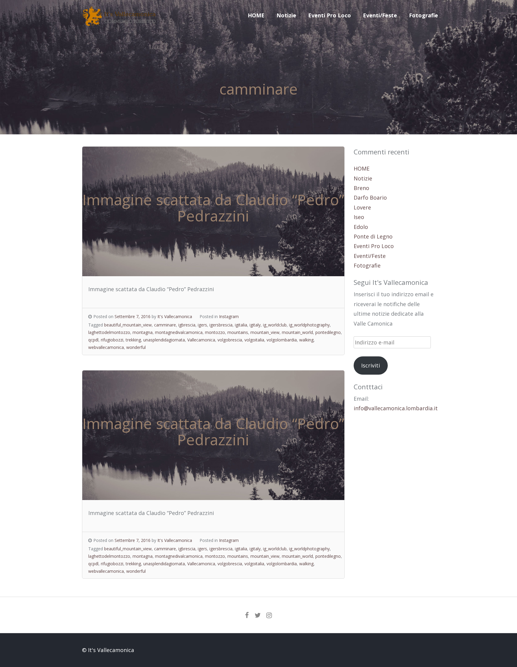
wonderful (136, 347)
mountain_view (264, 332)
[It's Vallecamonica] (119, 24)
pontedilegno (328, 332)
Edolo (361, 226)
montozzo (215, 332)
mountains (237, 332)
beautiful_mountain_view (128, 325)
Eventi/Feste (380, 15)
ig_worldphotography (309, 325)
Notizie (286, 15)
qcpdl (93, 340)
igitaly (255, 325)
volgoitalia (254, 340)
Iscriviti (370, 365)
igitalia (241, 325)
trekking (133, 340)
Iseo (359, 217)
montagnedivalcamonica (179, 332)
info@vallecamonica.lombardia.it (396, 408)
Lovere (362, 207)
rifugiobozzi (112, 340)
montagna (143, 332)
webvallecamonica (106, 347)
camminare (165, 325)
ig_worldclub (275, 325)
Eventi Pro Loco (329, 15)
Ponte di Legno (373, 236)
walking (306, 340)
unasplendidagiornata (164, 340)
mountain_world (297, 332)
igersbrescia (220, 325)
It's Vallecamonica (174, 316)
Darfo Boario (370, 197)
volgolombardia (282, 340)
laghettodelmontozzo (109, 332)
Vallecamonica (201, 340)
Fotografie (423, 15)
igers (202, 325)
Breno (361, 188)
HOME (256, 15)
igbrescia (186, 325)
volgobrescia (230, 340)
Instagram (229, 316)
